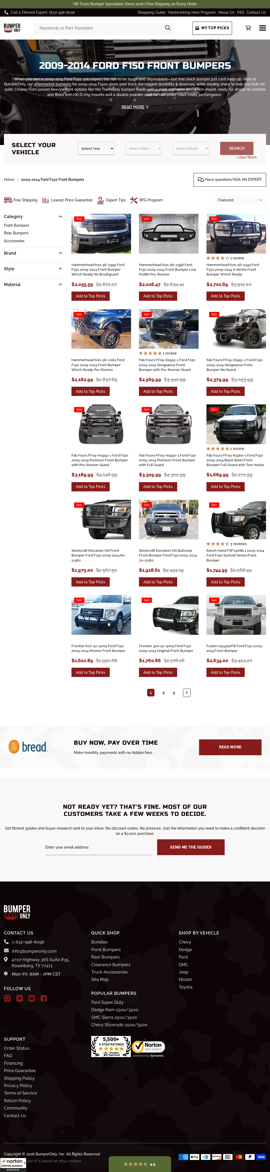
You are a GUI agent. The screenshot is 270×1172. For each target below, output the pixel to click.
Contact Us (256, 12)
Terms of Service (20, 1093)
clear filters (246, 157)
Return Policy (17, 1100)
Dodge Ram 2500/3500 (114, 1009)
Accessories (14, 241)
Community (15, 1108)
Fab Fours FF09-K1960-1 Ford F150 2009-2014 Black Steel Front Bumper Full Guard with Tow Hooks (235, 460)
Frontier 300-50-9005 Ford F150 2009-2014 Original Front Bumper (166, 648)
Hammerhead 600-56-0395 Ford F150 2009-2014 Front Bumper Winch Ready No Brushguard (97, 269)
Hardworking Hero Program (192, 12)
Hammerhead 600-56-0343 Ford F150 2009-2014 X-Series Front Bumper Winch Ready (232, 269)
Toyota (185, 987)
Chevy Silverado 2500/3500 (119, 1024)
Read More (230, 747)
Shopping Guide (151, 12)
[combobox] (104, 28)
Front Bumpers (16, 225)
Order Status (16, 1048)
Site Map (100, 979)
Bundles (99, 942)
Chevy (185, 942)
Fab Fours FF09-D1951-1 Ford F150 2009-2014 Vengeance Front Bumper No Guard (234, 364)
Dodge (185, 949)
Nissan (185, 979)
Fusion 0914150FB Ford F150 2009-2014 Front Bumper (234, 648)
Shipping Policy (19, 1078)
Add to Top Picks (90, 296)
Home (9, 179)
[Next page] (187, 693)
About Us (226, 12)
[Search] (168, 28)
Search (237, 148)
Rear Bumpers (16, 233)
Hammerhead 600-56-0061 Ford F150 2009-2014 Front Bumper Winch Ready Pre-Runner (97, 364)
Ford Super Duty (107, 1002)
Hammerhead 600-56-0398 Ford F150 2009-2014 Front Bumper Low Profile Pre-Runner (167, 269)
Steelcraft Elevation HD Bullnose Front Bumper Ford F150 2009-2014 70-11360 (168, 555)
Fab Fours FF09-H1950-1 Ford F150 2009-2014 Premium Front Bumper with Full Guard (167, 460)
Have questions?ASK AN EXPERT (233, 179)
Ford (183, 957)
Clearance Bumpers (111, 964)
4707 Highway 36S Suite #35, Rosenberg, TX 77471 (40, 962)
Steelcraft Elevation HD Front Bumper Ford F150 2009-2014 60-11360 (98, 555)
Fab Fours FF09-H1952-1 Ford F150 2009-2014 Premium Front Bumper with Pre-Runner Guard (99, 460)
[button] (13, 1165)
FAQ (240, 12)
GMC (183, 964)
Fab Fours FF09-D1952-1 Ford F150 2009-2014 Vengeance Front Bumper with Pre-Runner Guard (167, 364)
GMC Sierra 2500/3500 (114, 1017)
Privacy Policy (18, 1085)
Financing (13, 1063)
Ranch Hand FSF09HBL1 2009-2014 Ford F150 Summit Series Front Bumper (235, 555)
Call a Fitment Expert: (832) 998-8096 (43, 12)
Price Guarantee (20, 1070)
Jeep (183, 972)
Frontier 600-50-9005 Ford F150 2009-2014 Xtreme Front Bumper (98, 648)
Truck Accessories (109, 972)
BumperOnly (46, 1154)
